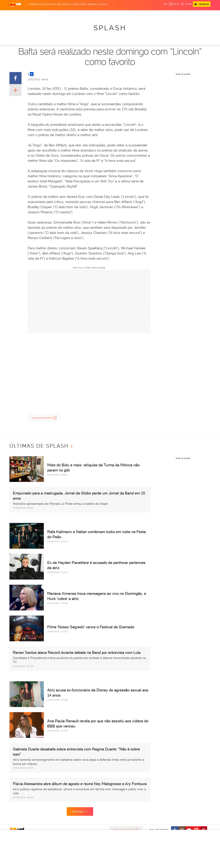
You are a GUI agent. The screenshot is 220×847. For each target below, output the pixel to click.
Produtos (16, 14)
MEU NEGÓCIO (64, 4)
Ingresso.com (36, 4)
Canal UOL (159, 14)
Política (59, 14)
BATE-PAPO (50, 4)
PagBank (92, 4)
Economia (82, 14)
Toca (190, 14)
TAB (176, 14)
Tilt (143, 14)
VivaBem (135, 14)
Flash (27, 14)
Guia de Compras (204, 14)
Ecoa (149, 14)
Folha (92, 14)
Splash (113, 14)
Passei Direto (79, 4)
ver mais (78, 811)
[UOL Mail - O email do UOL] (174, 4)
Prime (183, 14)
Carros (70, 14)
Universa (123, 14)
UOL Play (103, 4)
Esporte (102, 14)
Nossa (170, 14)
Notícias (48, 14)
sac (166, 4)
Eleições (37, 14)
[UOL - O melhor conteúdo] (15, 4)
